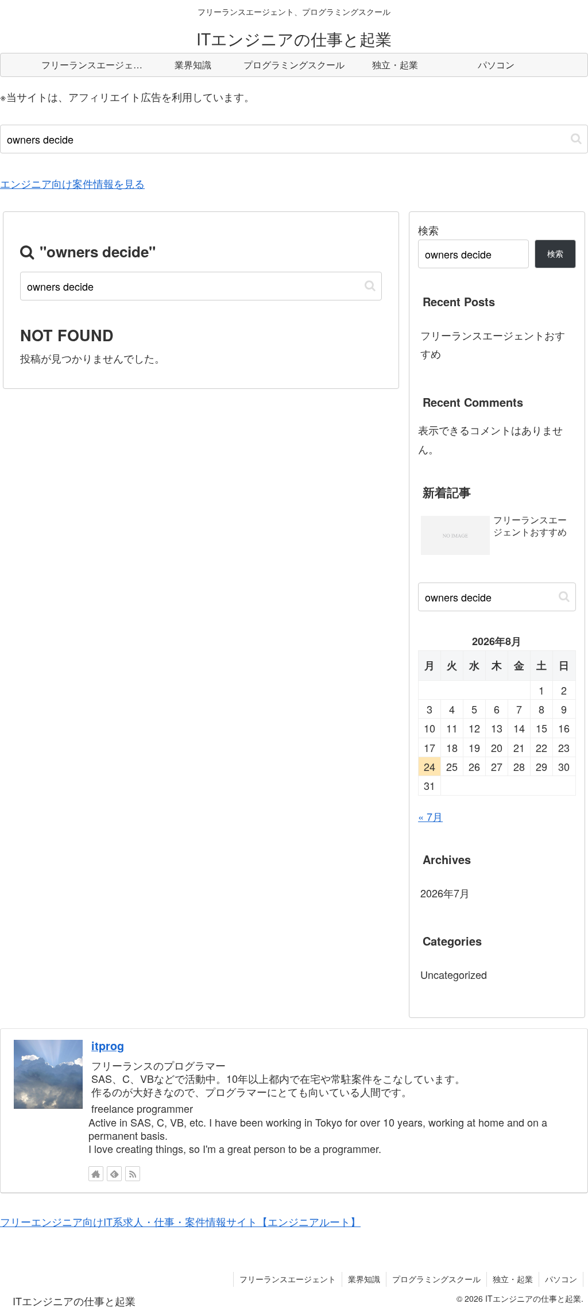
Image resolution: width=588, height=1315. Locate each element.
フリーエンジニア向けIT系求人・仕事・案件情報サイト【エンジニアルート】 (180, 1221)
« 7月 (430, 816)
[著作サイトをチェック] (95, 1173)
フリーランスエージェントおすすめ (492, 344)
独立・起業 (513, 1279)
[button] (576, 138)
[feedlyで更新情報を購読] (114, 1173)
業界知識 (364, 1279)
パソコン (561, 1279)
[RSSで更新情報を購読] (132, 1173)
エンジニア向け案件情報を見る (72, 183)
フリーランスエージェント (287, 1279)
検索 (428, 229)
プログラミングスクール (436, 1279)
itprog (107, 1046)
